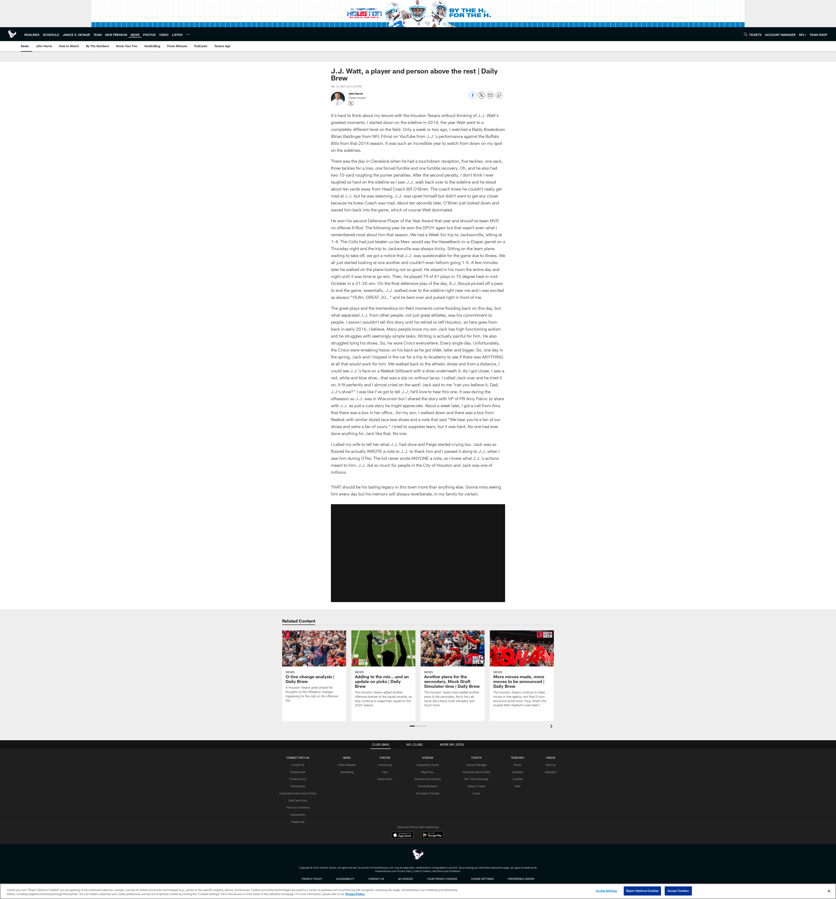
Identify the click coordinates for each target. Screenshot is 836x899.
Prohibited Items (427, 786)
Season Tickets (476, 786)
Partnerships (297, 786)
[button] (418, 553)
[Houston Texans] (418, 855)
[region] (418, 891)
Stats (517, 786)
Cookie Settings (482, 878)
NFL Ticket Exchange (476, 778)
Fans (385, 771)
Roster (517, 764)
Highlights (551, 771)
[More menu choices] (187, 34)
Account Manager (476, 764)
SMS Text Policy (297, 800)
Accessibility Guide (427, 764)
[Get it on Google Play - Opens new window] (432, 837)
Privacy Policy (298, 778)
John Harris (355, 93)
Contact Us (297, 764)
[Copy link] (499, 95)
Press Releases (347, 764)
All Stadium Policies (427, 793)
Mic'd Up (551, 764)
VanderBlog (347, 771)
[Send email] (490, 97)
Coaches (517, 778)
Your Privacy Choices (442, 878)
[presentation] (552, 727)
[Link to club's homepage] (12, 34)
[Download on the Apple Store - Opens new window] (402, 835)
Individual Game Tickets (476, 771)
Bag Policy (427, 771)
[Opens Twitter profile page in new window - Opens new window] (351, 103)
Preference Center (521, 878)
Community (385, 764)
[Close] (829, 891)
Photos (385, 757)
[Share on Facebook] (472, 97)
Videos (550, 757)
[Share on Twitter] (481, 97)
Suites (476, 793)
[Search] (745, 34)
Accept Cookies (678, 890)
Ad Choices (405, 878)
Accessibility (298, 814)
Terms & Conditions (298, 807)
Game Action (385, 778)
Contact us (376, 878)
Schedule (517, 771)
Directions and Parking (427, 778)
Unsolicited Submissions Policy (297, 793)
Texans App (298, 821)
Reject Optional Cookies (642, 890)
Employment (297, 771)
